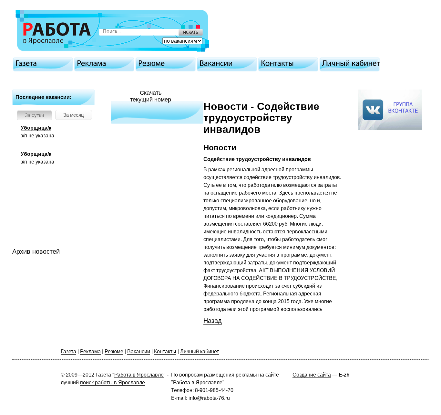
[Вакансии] (229, 63)
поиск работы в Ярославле (112, 382)
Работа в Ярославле (139, 375)
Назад (212, 320)
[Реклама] (106, 63)
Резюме (114, 351)
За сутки (34, 115)
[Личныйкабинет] (351, 63)
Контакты (165, 351)
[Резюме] (167, 63)
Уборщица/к (36, 128)
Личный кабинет (199, 351)
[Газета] (44, 63)
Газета (68, 351)
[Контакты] (290, 63)
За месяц (73, 115)
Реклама (90, 351)
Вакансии (138, 351)
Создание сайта (311, 375)
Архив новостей (36, 251)
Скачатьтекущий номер (150, 96)
